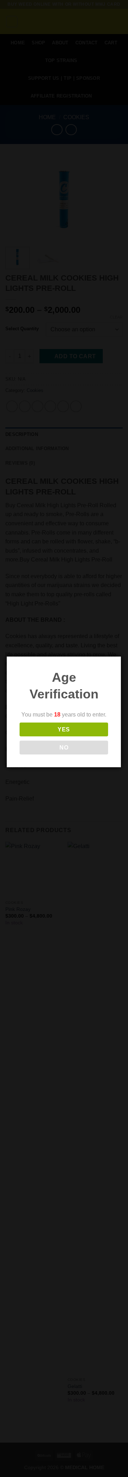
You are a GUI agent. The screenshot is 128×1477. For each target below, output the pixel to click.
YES (64, 729)
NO (63, 748)
